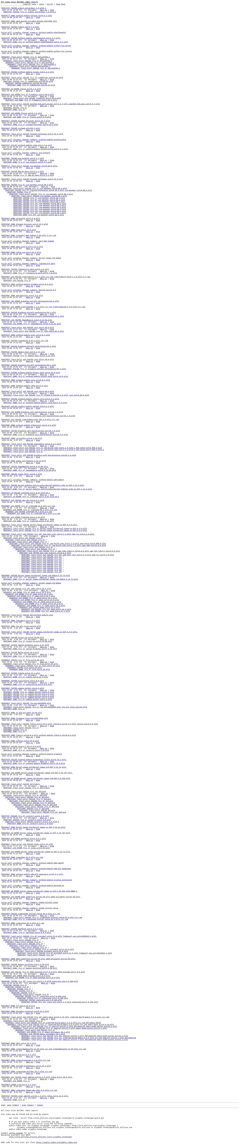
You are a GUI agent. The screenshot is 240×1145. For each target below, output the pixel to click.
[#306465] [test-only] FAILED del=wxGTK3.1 (29, 66)
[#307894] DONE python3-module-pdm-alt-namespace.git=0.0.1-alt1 (32, 874)
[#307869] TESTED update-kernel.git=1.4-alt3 (22, 688)
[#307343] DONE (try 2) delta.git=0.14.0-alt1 (25, 656)
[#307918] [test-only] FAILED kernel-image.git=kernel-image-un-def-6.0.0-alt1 (39, 632)
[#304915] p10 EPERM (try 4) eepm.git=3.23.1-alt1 (37, 602)
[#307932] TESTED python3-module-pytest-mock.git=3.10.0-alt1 (30, 373)
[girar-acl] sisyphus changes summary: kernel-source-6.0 (28, 290)
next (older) (13, 1105)
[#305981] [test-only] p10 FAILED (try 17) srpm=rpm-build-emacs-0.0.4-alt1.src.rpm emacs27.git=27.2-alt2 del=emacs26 (78, 1038)
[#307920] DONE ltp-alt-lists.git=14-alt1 (21, 626)
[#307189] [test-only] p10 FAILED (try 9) (23, 538)
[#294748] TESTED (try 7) (19, 989)
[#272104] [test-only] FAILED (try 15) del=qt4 (43, 812)
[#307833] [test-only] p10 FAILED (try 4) (23, 451)
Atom (52, 10)
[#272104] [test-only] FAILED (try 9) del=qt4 (25, 795)
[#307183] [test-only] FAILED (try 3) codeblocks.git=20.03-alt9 (32, 78)
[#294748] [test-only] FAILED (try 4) (31, 994)
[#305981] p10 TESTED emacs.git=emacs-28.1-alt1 (42, 1034)
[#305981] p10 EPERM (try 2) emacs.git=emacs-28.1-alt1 (43, 1032)
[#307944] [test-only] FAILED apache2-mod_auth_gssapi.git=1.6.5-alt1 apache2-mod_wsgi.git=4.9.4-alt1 (50, 104)
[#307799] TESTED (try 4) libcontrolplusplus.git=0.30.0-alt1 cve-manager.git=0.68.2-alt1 (48, 190)
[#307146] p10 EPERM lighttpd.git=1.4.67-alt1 (23, 517)
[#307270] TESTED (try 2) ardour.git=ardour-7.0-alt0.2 (29, 12)
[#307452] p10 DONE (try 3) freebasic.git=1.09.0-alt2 (31, 100)
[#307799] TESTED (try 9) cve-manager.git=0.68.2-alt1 (39, 202)
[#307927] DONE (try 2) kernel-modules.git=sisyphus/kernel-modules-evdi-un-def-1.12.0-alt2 (47, 489)
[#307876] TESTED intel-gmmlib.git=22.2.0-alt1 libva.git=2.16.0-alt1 (35, 1096)
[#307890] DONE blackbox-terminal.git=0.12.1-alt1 (25, 1011)
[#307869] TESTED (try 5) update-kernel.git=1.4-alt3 (28, 698)
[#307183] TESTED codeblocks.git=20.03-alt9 (26, 83)
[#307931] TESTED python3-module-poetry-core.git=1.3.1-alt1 (30, 399)
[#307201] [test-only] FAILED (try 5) (25, 944)
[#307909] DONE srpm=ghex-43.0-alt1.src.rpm (22, 857)
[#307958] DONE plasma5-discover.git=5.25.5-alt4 (24, 224)
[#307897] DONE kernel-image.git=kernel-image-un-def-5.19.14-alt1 (33, 827)
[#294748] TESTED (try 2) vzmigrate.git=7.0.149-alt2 (42, 998)
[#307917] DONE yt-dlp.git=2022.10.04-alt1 (21, 713)
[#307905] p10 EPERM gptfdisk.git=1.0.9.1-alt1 (23, 838)
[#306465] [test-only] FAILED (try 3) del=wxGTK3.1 (29, 63)
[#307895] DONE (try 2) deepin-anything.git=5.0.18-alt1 (30, 968)
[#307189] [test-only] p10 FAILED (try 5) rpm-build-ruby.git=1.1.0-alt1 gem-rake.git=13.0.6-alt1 (58, 545)
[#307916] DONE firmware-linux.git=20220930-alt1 (24, 718)
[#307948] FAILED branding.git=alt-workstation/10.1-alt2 (28, 346)
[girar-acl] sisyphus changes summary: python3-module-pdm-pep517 (32, 480)
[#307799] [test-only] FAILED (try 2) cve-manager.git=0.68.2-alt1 (41, 194)
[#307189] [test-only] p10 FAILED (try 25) (41, 564)
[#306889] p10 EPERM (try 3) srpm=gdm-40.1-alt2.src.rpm (28, 506)
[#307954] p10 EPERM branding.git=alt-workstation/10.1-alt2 (30, 301)
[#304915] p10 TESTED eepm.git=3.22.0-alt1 (39, 607)
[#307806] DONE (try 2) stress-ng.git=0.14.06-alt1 (27, 641)
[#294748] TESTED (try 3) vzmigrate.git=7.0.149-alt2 (40, 996)
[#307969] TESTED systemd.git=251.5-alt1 (20, 128)
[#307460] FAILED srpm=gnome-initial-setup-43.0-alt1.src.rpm (30, 914)
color (41, 4)
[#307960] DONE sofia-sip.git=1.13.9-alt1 (21, 252)
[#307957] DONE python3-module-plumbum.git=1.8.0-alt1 (27, 284)
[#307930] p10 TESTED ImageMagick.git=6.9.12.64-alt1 (26, 320)
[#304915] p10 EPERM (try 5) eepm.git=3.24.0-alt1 (35, 600)
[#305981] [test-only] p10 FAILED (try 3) (35, 1030)
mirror (50, 4)
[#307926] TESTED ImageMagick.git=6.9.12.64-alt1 (24, 466)
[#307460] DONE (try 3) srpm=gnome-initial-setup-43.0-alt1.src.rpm (35, 919)
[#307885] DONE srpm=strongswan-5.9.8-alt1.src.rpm (25, 1060)
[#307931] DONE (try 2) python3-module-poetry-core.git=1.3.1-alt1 (35, 403)
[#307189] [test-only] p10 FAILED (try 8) (25, 540)
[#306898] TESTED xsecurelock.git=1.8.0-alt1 (22, 681)
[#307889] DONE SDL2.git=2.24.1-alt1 (18, 1043)
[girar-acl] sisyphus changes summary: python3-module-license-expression (36, 880)
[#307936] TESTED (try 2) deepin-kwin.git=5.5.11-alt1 (29, 356)
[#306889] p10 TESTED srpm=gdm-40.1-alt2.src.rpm (28, 512)
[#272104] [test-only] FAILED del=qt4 (37, 810)
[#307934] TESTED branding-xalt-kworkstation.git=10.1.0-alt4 (30, 431)
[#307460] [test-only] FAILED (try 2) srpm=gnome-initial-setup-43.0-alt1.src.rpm (42, 917)
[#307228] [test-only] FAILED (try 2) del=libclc (26, 788)
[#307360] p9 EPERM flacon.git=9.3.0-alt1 (21, 89)
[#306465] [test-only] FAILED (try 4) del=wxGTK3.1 (27, 61)
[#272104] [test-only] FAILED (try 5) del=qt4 (33, 803)
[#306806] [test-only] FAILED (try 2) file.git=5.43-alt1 (32, 666)
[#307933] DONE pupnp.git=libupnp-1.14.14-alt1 (23, 461)
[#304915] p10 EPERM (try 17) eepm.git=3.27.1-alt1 (45, 611)
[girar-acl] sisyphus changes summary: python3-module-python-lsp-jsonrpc (36, 51)
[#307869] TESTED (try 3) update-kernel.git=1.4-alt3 (28, 694)
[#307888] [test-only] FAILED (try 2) (21, 728)
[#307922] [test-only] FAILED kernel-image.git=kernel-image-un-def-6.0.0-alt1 (39, 525)
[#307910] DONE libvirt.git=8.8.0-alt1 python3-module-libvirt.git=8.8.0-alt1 (38, 735)
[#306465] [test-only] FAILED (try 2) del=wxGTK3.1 (31, 64)
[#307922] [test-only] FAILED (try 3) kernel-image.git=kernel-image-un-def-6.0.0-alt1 (45, 530)
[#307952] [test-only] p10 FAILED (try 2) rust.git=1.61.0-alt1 (33, 331)
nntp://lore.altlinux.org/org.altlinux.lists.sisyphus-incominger (40, 1137)
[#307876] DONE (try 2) (14, 1100)
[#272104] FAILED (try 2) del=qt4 (33, 808)
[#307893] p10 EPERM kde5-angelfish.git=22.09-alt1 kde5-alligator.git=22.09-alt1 (41, 897)
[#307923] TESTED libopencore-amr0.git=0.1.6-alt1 (25, 269)
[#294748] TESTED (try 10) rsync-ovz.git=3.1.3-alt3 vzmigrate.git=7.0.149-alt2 (39, 981)
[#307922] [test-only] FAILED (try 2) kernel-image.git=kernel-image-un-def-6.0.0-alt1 (45, 528)
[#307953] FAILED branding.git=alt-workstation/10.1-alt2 (28, 312)
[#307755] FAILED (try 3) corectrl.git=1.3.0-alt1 (25, 816)
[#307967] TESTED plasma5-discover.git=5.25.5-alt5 (25, 121)
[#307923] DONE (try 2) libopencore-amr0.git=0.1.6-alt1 (30, 273)
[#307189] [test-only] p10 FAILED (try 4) (33, 547)
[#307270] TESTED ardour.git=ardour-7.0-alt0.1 (23, 8)
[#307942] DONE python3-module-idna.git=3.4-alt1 (24, 386)
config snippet (16, 1133)
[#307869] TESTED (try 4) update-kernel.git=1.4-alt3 (28, 696)
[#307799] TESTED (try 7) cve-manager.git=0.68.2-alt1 (39, 198)
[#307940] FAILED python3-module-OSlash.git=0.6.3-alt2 (27, 406)
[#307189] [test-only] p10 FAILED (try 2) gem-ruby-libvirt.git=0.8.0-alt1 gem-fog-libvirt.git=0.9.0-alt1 (68, 551)
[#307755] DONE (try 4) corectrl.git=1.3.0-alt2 (30, 823)
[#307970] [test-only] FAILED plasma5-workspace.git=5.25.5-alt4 (32, 134)
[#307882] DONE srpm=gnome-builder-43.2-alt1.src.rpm (26, 1071)
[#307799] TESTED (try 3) (19, 192)
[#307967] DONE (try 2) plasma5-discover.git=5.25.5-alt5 (30, 125)
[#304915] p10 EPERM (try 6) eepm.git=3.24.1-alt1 (33, 598)
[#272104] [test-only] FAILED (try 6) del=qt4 (31, 801)
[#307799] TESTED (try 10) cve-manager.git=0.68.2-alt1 (39, 203)
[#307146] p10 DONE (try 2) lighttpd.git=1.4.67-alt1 (28, 521)
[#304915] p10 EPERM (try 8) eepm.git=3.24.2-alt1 (29, 594)
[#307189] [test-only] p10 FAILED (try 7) (27, 542)
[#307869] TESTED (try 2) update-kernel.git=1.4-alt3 (28, 692)
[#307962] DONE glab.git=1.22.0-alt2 (18, 230)
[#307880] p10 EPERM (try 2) (16, 1081)
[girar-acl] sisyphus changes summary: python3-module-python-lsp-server (36, 46)
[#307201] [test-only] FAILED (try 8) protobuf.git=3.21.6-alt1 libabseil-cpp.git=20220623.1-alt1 (49, 936)
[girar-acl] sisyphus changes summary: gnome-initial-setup (29, 902)
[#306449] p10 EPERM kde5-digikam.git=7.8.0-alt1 (26, 976)
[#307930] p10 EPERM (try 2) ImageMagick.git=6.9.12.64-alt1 (32, 324)
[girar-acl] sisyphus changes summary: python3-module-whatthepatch (33, 32)
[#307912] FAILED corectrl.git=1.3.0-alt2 (21, 746)
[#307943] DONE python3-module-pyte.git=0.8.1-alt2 (25, 380)
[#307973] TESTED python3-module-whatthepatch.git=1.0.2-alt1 (31, 38)
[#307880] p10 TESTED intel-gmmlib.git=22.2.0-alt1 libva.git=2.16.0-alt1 (37, 1077)
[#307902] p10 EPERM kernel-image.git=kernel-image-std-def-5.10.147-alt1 (37, 773)
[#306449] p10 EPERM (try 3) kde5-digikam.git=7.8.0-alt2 (32, 978)
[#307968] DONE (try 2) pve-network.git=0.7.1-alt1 (27, 162)
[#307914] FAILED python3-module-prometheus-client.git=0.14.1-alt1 (34, 760)
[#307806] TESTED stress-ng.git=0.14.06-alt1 (22, 637)
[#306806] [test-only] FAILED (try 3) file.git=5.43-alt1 (30, 664)
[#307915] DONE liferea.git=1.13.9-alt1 (20, 741)
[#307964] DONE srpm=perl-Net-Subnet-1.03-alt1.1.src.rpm (28, 235)
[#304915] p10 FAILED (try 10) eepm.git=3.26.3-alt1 (26, 589)
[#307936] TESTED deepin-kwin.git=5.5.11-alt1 (23, 352)
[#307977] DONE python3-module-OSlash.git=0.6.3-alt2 (26, 16)
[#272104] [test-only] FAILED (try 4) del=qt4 (35, 805)
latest (40, 1105)
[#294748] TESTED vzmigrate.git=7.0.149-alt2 (40, 1000)
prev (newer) (28, 1105)
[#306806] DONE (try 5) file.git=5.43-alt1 (29, 669)
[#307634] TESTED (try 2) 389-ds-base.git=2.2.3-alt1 (28, 175)
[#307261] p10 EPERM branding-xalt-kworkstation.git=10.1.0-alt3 (32, 412)
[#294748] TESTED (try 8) (17, 987)
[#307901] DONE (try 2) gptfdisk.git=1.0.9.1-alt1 (27, 932)
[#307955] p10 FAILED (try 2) (17, 280)
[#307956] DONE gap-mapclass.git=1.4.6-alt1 (22, 295)
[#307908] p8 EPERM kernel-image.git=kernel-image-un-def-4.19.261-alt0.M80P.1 (39, 891)
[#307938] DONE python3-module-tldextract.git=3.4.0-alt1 (28, 425)
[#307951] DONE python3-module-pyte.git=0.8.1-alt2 (25, 335)
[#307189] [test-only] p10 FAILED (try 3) (35, 549)
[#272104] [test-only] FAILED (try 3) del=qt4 (37, 807)
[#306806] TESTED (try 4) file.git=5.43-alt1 (22, 660)
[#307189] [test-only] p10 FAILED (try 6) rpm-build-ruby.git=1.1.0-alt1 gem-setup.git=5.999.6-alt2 (57, 544)
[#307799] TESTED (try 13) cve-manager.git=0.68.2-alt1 (39, 209)
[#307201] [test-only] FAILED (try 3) (29, 947)
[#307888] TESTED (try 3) (15, 730)
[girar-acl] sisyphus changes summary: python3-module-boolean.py (32, 885)
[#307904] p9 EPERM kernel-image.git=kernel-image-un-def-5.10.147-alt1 (36, 833)
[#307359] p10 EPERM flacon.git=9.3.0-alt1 (21, 113)
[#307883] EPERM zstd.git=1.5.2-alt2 (18, 1085)
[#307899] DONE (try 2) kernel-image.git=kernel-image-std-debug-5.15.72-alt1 (40, 579)
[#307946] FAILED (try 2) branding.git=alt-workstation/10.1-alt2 (34, 369)
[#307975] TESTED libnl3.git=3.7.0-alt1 (20, 27)
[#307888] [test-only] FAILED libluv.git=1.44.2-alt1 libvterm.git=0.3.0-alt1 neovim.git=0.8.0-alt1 (49, 724)
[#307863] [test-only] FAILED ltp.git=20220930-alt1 (26, 703)
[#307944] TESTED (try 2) (15, 108)
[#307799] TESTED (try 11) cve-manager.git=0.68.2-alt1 (39, 205)
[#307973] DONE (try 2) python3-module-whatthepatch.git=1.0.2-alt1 (35, 42)
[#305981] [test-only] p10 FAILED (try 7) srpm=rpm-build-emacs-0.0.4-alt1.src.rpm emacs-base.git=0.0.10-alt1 (60, 1025)
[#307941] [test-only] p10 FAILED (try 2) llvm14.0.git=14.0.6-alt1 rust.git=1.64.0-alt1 (46, 395)
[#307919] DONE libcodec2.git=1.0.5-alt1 (20, 621)
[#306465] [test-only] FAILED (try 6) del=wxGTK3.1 (35, 68)
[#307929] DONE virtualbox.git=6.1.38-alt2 (21, 438)
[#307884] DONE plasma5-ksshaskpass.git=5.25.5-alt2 (26, 1066)
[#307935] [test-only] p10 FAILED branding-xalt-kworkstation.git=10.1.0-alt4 (38, 455)
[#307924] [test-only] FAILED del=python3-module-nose (27, 615)
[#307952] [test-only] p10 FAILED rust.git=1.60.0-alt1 (27, 327)
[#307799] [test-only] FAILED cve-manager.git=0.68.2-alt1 (39, 196)
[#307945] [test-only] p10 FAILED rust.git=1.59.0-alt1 (27, 359)
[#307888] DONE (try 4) (14, 731)
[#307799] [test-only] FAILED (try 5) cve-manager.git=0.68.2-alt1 (35, 188)
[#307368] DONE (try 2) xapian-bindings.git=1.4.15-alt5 (30, 649)
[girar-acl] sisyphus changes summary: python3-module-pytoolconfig (33, 140)
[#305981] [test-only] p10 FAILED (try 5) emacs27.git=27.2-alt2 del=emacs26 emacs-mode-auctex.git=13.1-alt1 (64, 1026)
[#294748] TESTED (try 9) (15, 985)
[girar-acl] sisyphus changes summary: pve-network (25, 153)
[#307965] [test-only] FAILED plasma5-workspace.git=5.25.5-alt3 (32, 179)
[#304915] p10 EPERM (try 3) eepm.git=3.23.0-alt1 (39, 604)
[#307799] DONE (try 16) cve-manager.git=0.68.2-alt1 (38, 215)
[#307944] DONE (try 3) (14, 109)
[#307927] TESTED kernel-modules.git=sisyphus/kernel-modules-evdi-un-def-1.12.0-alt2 (42, 485)
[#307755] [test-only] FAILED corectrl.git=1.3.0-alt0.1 (32, 822)
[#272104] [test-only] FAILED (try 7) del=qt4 (29, 799)
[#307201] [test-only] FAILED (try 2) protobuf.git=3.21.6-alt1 (43, 949)
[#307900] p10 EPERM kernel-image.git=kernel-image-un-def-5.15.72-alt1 (36, 852)
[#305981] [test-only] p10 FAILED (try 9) (23, 1021)
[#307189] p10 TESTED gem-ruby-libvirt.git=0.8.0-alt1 (45, 553)
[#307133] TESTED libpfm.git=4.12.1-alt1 (20, 673)
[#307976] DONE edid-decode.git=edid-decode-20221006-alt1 (29, 21)
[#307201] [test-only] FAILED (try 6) (23, 942)
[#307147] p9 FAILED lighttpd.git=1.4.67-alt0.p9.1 (25, 493)
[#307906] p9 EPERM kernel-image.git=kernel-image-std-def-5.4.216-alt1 (36, 778)
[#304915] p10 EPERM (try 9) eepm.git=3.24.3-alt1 (27, 592)
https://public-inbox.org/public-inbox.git (56, 1142)
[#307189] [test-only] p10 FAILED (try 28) (41, 570)
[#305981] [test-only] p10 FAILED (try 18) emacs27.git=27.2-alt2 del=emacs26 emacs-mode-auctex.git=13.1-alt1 (74, 1040)
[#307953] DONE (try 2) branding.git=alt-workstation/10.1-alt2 (33, 316)
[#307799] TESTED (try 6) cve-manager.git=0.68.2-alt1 (27, 185)
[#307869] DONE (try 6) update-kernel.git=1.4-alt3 (27, 699)
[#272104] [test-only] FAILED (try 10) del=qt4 (23, 792)
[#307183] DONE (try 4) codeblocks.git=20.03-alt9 (31, 85)
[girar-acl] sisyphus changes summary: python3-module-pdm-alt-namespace (36, 869)
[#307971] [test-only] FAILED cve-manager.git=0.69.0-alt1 (29, 166)
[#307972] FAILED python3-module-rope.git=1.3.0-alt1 (26, 145)
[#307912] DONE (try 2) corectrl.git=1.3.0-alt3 (26, 750)
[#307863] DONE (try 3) (14, 709)
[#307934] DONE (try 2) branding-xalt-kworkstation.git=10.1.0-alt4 (35, 435)
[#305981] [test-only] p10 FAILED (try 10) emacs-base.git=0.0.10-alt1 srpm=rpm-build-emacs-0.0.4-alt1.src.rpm (55, 1017)
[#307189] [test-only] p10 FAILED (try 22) (41, 559)
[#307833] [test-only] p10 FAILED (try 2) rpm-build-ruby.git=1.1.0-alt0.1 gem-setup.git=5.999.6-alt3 (52, 448)
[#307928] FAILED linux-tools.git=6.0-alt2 (21, 474)
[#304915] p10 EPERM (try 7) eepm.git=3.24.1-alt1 (31, 596)
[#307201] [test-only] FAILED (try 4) (27, 946)
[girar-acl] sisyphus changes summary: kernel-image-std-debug (31, 258)
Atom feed (60, 4)
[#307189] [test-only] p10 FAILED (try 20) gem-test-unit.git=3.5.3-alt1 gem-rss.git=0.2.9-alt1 (67, 555)
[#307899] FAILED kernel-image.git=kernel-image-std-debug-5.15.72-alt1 (35, 575)
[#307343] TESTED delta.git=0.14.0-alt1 (20, 652)
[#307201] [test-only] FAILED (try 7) (21, 940)
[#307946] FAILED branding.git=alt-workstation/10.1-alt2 (28, 365)
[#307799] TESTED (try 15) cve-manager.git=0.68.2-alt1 (39, 213)
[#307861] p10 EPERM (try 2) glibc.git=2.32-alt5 (26, 848)
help (34, 4)
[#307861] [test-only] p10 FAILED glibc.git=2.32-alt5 (27, 844)
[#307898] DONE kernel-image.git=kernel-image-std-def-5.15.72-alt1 (34, 767)
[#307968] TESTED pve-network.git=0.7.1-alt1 (22, 158)
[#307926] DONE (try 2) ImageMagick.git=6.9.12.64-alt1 (29, 470)
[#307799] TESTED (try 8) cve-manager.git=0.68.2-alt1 (39, 200)
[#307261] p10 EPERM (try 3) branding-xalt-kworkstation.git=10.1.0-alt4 (40, 416)
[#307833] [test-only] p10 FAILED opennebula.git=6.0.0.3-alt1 (31, 444)
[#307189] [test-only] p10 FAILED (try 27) (41, 568)
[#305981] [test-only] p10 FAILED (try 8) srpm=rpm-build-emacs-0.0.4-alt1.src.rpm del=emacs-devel (53, 1023)
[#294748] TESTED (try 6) (21, 991)
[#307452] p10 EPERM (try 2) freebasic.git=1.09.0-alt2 (27, 94)
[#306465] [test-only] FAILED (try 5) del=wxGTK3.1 (25, 57)
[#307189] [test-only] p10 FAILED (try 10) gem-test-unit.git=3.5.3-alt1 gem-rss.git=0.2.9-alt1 (48, 534)
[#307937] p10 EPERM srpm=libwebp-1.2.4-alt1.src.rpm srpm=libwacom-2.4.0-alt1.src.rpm (43, 307)
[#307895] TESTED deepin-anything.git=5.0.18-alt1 (25, 964)
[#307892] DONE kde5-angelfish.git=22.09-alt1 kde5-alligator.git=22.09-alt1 (38, 959)
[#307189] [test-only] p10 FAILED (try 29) (41, 572)
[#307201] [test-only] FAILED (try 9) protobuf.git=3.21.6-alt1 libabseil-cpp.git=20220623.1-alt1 (64, 953)
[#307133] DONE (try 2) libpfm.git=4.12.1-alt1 (25, 677)
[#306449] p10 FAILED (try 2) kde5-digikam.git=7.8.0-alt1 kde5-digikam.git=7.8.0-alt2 (43, 972)
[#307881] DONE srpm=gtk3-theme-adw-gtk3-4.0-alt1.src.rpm (29, 1090)
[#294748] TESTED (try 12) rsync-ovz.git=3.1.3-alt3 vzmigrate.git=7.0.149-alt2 (59, 1002)
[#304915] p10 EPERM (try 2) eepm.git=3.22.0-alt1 (41, 606)
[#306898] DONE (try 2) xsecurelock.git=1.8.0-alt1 (27, 684)
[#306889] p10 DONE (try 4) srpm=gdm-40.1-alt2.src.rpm (33, 513)
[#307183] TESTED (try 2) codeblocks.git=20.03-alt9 (28, 81)
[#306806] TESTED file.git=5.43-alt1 (24, 668)
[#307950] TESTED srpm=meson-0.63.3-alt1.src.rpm (24, 341)
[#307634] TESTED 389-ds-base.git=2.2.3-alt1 (22, 171)
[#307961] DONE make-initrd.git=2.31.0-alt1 (22, 247)
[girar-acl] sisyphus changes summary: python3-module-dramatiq (31, 754)
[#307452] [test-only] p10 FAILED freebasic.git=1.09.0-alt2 (32, 98)
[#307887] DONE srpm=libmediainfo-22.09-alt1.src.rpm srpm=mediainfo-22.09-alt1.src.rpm (43, 1049)
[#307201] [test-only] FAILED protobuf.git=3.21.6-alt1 (41, 951)
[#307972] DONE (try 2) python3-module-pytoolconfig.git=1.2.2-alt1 (35, 149)
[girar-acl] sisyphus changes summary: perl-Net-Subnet (27, 241)
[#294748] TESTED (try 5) (23, 993)
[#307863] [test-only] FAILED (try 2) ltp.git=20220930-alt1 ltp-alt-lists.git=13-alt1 (45, 707)
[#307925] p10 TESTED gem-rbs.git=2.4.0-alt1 (22, 500)
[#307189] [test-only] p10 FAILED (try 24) (41, 562)
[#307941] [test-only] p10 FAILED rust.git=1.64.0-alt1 (27, 391)
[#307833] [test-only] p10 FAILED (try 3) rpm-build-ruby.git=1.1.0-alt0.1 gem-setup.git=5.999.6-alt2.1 (53, 450)
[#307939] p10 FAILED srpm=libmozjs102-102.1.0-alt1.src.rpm (30, 419)
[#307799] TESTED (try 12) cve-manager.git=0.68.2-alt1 (39, 207)
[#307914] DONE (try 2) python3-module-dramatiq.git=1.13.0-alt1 (34, 763)
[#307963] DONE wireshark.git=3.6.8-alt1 (20, 218)
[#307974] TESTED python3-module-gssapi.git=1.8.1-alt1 (27, 72)
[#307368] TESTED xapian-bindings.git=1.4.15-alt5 (25, 645)
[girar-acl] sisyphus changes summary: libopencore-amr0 (28, 264)
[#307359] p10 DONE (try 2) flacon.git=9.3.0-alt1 (27, 117)
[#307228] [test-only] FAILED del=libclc (20, 784)
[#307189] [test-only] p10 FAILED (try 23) (41, 560)
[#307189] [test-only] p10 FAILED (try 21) (41, 557)
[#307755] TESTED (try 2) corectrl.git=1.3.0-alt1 (27, 820)
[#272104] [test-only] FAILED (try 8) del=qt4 (27, 797)
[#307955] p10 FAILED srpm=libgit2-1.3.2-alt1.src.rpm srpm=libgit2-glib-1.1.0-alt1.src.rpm (46, 277)
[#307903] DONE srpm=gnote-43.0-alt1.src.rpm (22, 923)
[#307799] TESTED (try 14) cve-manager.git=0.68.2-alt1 (39, 211)
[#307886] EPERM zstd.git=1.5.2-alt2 (18, 1055)
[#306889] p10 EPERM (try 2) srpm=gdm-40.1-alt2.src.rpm (30, 510)
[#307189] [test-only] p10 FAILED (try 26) (41, 566)
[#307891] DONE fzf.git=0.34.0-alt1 (18, 1006)
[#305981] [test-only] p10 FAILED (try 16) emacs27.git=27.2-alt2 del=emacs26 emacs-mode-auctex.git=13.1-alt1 (74, 1036)
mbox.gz (43, 10)
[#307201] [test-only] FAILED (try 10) (35, 955)
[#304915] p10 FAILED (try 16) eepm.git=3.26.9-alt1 (46, 609)
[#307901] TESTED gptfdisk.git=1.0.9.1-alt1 (22, 929)
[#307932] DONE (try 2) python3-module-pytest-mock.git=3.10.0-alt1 (35, 376)
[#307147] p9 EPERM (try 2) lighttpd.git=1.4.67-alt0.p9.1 (31, 497)
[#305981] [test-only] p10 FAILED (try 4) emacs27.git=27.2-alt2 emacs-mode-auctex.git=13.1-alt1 (60, 1028)
